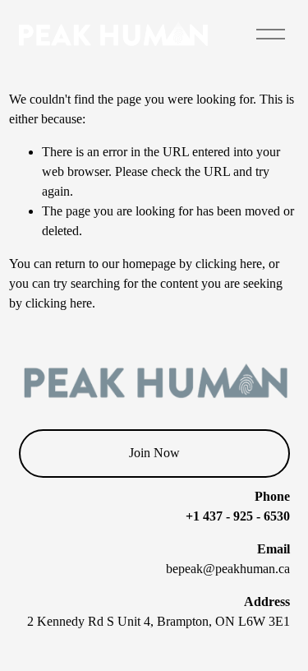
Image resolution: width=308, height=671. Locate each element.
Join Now (154, 453)
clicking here (228, 264)
